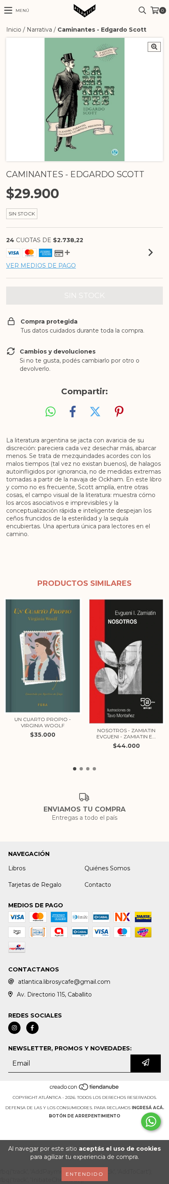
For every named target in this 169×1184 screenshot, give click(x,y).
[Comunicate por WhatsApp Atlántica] (151, 1121)
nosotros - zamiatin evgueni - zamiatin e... (126, 733)
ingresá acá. (148, 1107)
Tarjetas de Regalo (35, 884)
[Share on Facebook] (73, 412)
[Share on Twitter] (95, 412)
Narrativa (39, 29)
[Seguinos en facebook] (32, 1028)
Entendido (85, 1174)
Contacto (97, 884)
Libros (16, 868)
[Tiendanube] (85, 1089)
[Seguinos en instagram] (14, 1028)
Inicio (13, 29)
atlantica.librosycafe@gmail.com (64, 981)
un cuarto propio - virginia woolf (42, 722)
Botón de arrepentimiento (84, 1116)
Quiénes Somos (107, 868)
